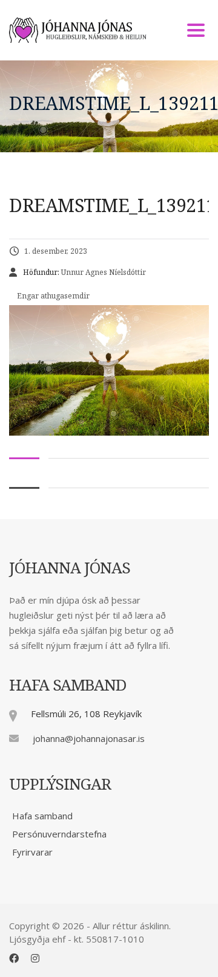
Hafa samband (42, 816)
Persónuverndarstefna (59, 834)
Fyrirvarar (32, 852)
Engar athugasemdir (52, 296)
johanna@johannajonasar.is (89, 738)
